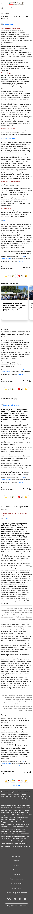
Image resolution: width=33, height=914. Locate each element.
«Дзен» (21, 261)
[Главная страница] (16, 3)
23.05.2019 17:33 (5, 504)
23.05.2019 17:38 (5, 396)
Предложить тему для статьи (16, 906)
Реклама (16, 860)
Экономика (7, 7)
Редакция (16, 870)
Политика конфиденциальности (16, 893)
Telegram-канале (6, 258)
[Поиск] (2, 3)
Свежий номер (16, 888)
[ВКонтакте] (24, 267)
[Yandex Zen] (25, 899)
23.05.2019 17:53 (5, 13)
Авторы (16, 865)
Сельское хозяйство (17, 7)
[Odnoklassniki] (20, 899)
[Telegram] (27, 267)
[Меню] (30, 3)
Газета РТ (16, 857)
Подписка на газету (16, 879)
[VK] (9, 899)
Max (24, 256)
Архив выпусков (16, 883)
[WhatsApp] (30, 267)
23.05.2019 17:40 (5, 329)
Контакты (16, 874)
